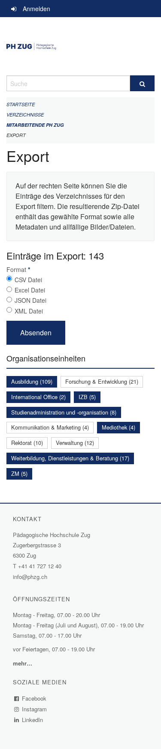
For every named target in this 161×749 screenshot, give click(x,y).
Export (16, 135)
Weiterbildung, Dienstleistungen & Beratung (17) (70, 458)
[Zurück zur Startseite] (80, 46)
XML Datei (29, 311)
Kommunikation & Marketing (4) (50, 427)
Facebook (34, 698)
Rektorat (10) (27, 443)
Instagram (34, 709)
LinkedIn (32, 720)
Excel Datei (30, 290)
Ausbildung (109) (31, 381)
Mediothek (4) (118, 427)
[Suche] (142, 83)
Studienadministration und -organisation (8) (63, 412)
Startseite (20, 104)
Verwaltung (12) (75, 443)
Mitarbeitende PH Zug (35, 125)
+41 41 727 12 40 (39, 566)
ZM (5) (19, 473)
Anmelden (36, 8)
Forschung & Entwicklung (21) (101, 381)
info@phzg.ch (30, 577)
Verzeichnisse (25, 114)
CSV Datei (28, 279)
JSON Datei (30, 300)
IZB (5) (87, 397)
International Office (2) (38, 397)
